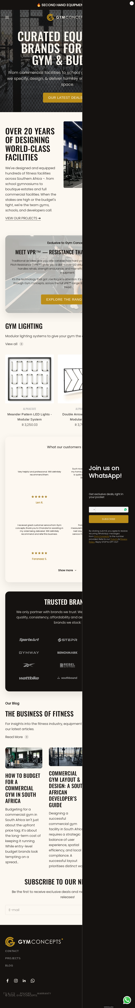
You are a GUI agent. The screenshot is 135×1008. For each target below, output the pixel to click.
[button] (92, 509)
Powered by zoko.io (108, 1006)
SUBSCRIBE (108, 519)
